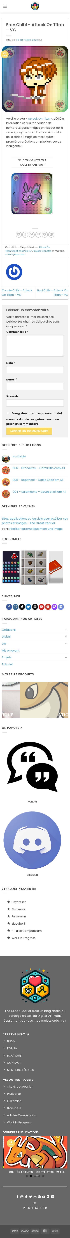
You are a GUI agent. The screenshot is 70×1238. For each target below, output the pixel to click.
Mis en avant (11, 650)
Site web (12, 396)
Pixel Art (27, 250)
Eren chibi (19, 254)
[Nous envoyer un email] (35, 607)
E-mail (11, 379)
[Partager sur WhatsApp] (19, 235)
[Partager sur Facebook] (25, 235)
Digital (6, 637)
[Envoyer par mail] (38, 235)
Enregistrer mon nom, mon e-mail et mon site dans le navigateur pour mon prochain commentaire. (34, 418)
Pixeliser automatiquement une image (36, 529)
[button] (5, 6)
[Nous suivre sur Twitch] (54, 607)
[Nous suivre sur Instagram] (15, 607)
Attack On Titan (39, 119)
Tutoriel (7, 664)
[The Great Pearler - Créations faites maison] (35, 6)
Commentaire (17, 332)
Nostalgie (19, 456)
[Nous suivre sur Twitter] (28, 607)
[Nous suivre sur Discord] (61, 607)
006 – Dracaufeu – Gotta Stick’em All (39, 468)
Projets (7, 657)
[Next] (50, 194)
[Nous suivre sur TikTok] (22, 607)
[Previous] (14, 194)
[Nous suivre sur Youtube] (48, 607)
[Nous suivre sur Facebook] (9, 607)
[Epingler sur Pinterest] (45, 235)
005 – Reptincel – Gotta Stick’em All (38, 480)
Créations (9, 630)
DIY (4, 644)
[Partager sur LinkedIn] (51, 235)
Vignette (46, 250)
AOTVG (9, 254)
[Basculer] (66, 630)
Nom (10, 363)
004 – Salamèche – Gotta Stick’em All (39, 491)
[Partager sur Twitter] (32, 235)
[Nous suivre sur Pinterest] (42, 607)
